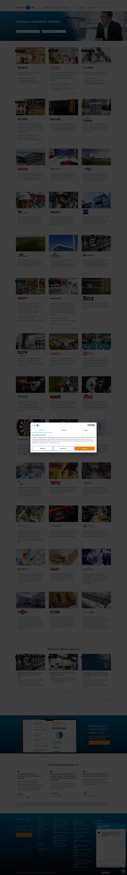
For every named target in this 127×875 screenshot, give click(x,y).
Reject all (42, 448)
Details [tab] (63, 430)
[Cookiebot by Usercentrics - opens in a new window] (88, 425)
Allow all (84, 448)
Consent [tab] (41, 430)
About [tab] (85, 430)
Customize (62, 448)
